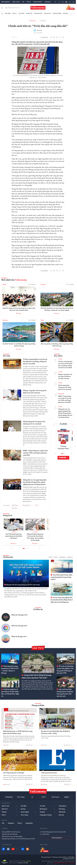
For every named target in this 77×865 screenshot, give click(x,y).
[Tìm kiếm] (6, 8)
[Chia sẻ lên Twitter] (54, 37)
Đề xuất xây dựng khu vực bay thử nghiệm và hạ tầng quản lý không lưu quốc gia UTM (65, 670)
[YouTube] (66, 2)
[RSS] (27, 849)
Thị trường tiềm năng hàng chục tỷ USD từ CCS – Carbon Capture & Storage (9, 670)
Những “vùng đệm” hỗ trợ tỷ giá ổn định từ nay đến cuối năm (35, 392)
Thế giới (42, 320)
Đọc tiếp (6, 356)
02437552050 (45, 834)
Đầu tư (14, 13)
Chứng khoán (5, 1)
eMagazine (70, 557)
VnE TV (29, 1)
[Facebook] (55, 2)
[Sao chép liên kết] (60, 37)
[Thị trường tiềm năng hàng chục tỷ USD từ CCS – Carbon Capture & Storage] (10, 658)
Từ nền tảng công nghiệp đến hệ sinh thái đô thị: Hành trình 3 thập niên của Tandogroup (62, 600)
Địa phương (43, 284)
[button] (24, 548)
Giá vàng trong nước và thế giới (13, 773)
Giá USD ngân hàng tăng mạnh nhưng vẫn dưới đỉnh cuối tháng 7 (13, 536)
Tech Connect (37, 1)
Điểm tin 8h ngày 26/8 (19, 636)
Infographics (62, 557)
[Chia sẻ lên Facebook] (51, 37)
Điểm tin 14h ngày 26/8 (19, 615)
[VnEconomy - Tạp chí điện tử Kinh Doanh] (38, 791)
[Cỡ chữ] (16, 37)
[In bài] (13, 37)
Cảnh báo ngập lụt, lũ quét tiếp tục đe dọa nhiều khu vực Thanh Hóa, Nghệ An (10, 693)
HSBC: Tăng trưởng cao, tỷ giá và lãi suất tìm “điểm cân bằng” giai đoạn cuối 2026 (35, 453)
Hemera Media (27, 861)
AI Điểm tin (38, 609)
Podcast (56, 557)
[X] (59, 2)
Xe (23, 1)
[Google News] (73, 2)
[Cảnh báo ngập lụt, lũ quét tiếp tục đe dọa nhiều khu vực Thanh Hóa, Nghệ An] (10, 682)
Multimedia (8, 557)
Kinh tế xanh (38, 13)
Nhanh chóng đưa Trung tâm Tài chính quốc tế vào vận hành (34, 423)
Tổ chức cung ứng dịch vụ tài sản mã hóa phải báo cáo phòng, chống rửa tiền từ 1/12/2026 (35, 362)
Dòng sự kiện (38, 705)
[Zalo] (62, 2)
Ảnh (3, 823)
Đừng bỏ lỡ (7, 516)
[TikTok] (70, 2)
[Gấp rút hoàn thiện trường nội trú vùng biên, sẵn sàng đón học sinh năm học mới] (66, 682)
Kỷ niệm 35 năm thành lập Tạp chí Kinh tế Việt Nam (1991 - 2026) (55, 732)
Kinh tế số (29, 13)
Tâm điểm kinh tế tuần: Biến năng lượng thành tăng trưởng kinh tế (61, 577)
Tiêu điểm (8, 13)
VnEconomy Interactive (49, 773)
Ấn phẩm (63, 424)
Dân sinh (4, 284)
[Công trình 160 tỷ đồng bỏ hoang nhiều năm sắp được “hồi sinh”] (38, 663)
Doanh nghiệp (57, 13)
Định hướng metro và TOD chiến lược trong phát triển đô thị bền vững (17, 732)
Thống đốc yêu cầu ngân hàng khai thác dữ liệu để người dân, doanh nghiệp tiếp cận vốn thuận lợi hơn (34, 482)
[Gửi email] (57, 37)
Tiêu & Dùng (16, 1)
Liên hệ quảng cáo (57, 837)
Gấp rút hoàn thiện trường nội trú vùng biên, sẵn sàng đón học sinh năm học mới (65, 693)
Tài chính (21, 13)
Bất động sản (67, 13)
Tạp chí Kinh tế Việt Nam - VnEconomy (64, 862)
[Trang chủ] (2, 13)
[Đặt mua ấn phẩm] (70, 7)
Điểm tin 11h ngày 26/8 (19, 626)
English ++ (48, 1)
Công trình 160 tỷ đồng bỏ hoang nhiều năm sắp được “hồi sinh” (36, 676)
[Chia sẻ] (63, 37)
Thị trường (47, 13)
